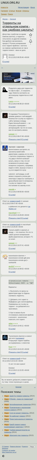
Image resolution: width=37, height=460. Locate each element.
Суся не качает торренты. (19, 413)
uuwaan (11, 134)
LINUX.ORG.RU (10, 2)
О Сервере (5, 446)
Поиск (10, 14)
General (13, 19)
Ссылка (6, 61)
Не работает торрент (17, 416)
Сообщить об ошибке (8, 450)
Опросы (25, 11)
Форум (18, 11)
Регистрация (23, 7)
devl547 (11, 266)
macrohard (12, 213)
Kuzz (10, 347)
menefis (11, 189)
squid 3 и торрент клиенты (19, 396)
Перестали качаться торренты (21, 419)
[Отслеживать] (30, 41)
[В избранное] (30, 35)
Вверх (32, 447)
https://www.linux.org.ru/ (9, 452)
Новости (4, 7)
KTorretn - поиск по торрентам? (21, 399)
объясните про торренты (18, 435)
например (20, 338)
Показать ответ (15, 139)
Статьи (12, 11)
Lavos (11, 101)
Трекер (4, 14)
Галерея (4, 11)
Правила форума (15, 446)
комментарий (15, 201)
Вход (33, 7)
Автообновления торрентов (20, 404)
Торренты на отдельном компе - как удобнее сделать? (18, 26)
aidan (11, 323)
